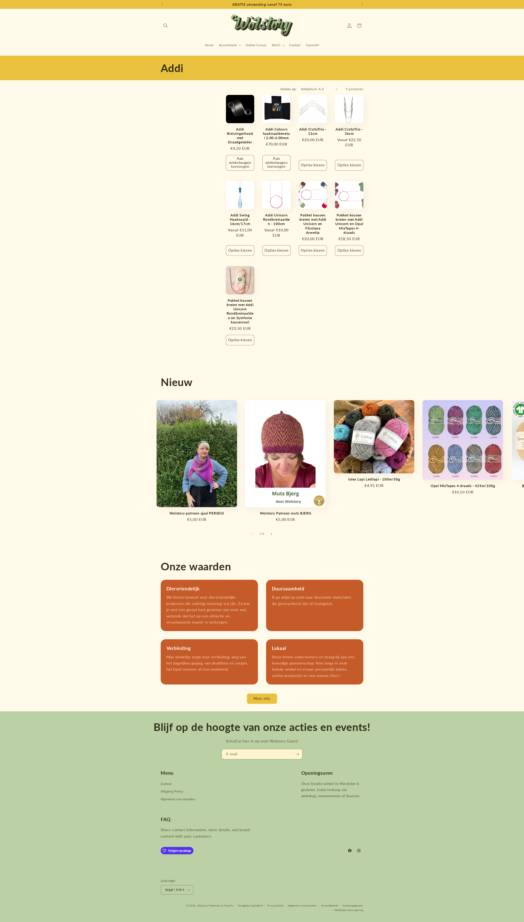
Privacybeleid (275, 905)
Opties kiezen (313, 165)
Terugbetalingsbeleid (250, 905)
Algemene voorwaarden (178, 799)
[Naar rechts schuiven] (271, 533)
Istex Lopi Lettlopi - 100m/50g (374, 479)
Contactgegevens (352, 905)
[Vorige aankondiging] (161, 4)
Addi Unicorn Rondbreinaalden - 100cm (276, 219)
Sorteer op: (288, 89)
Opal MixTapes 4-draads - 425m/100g (463, 486)
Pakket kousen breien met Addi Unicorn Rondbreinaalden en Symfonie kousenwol (240, 311)
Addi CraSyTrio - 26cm (349, 131)
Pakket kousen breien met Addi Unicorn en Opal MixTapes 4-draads (349, 224)
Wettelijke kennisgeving (348, 910)
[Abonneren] (297, 754)
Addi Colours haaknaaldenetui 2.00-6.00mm (276, 133)
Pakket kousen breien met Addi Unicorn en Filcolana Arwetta (312, 224)
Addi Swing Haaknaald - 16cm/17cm (240, 219)
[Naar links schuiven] (252, 533)
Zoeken (166, 784)
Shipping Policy (172, 791)
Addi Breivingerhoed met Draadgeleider (240, 135)
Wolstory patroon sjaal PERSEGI (196, 513)
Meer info (262, 699)
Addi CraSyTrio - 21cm (312, 131)
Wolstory (203, 905)
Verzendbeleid (329, 905)
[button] (166, 25)
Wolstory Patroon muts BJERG (285, 513)
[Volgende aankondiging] (362, 4)
